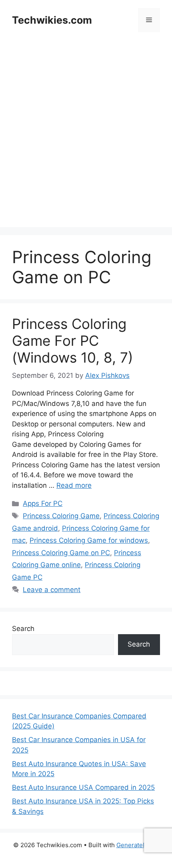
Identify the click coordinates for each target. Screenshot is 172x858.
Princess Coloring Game (61, 516)
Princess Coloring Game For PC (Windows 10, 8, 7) (72, 340)
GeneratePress (137, 845)
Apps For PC (42, 503)
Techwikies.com (52, 20)
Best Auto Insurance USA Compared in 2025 (83, 787)
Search (23, 629)
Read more (74, 485)
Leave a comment (51, 590)
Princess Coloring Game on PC (61, 553)
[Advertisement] (86, 141)
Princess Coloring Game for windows (89, 540)
